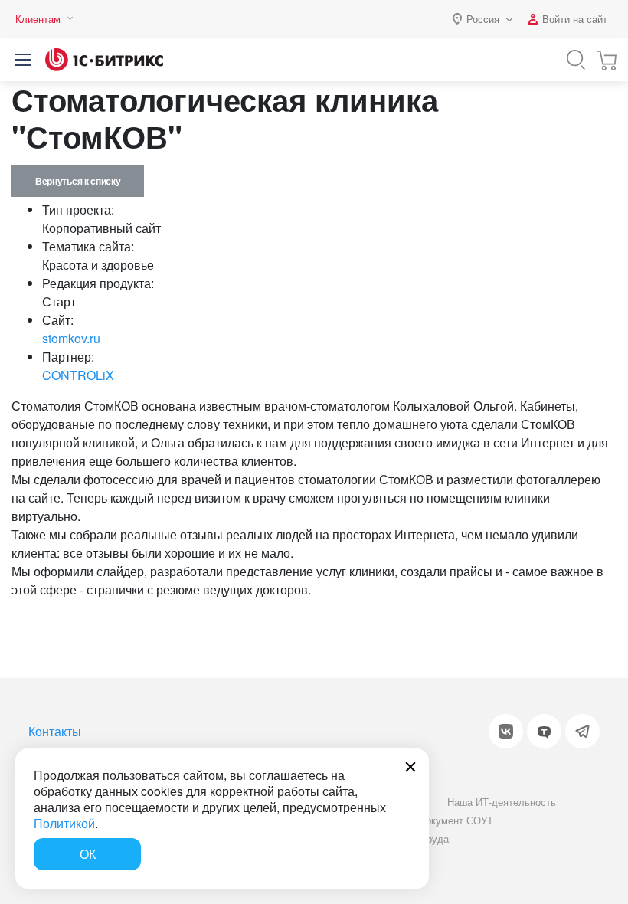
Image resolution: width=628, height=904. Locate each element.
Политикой (64, 823)
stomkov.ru (71, 338)
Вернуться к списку (77, 181)
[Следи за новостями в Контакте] (506, 731)
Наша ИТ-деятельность (501, 801)
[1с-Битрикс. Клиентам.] (104, 59)
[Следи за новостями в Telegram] (582, 731)
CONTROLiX (78, 375)
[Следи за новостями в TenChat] (544, 731)
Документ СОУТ (456, 820)
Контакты (54, 731)
